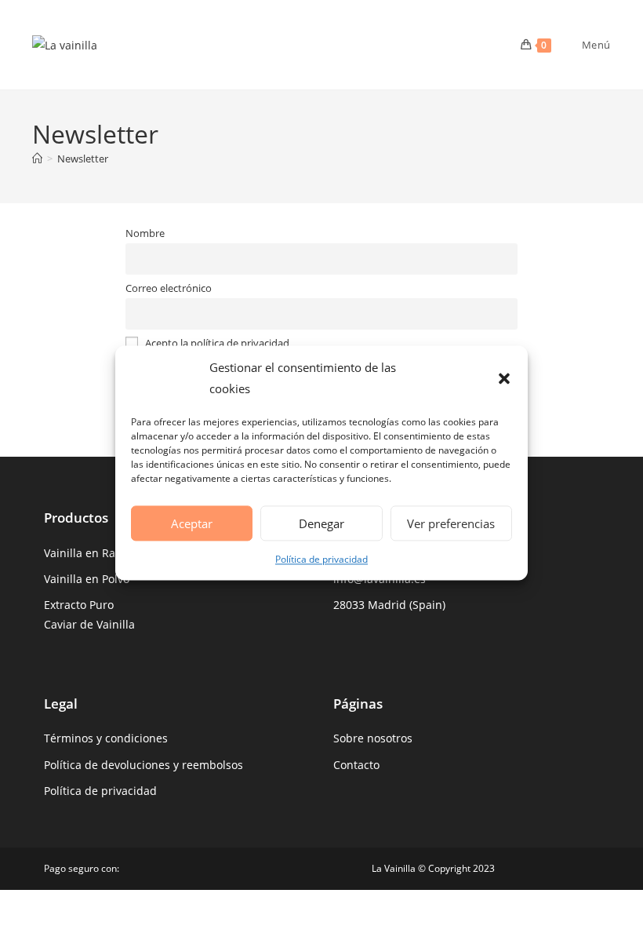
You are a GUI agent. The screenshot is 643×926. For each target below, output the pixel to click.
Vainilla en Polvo (86, 578)
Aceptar (192, 523)
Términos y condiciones (106, 738)
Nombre (145, 233)
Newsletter (82, 158)
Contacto (356, 764)
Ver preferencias (451, 523)
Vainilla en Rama (88, 552)
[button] (504, 378)
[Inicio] (37, 158)
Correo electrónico (168, 288)
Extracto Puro (79, 604)
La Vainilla (394, 868)
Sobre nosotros (372, 738)
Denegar (321, 523)
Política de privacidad (321, 559)
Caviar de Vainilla (89, 624)
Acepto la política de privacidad (216, 343)
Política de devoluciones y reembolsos (143, 764)
